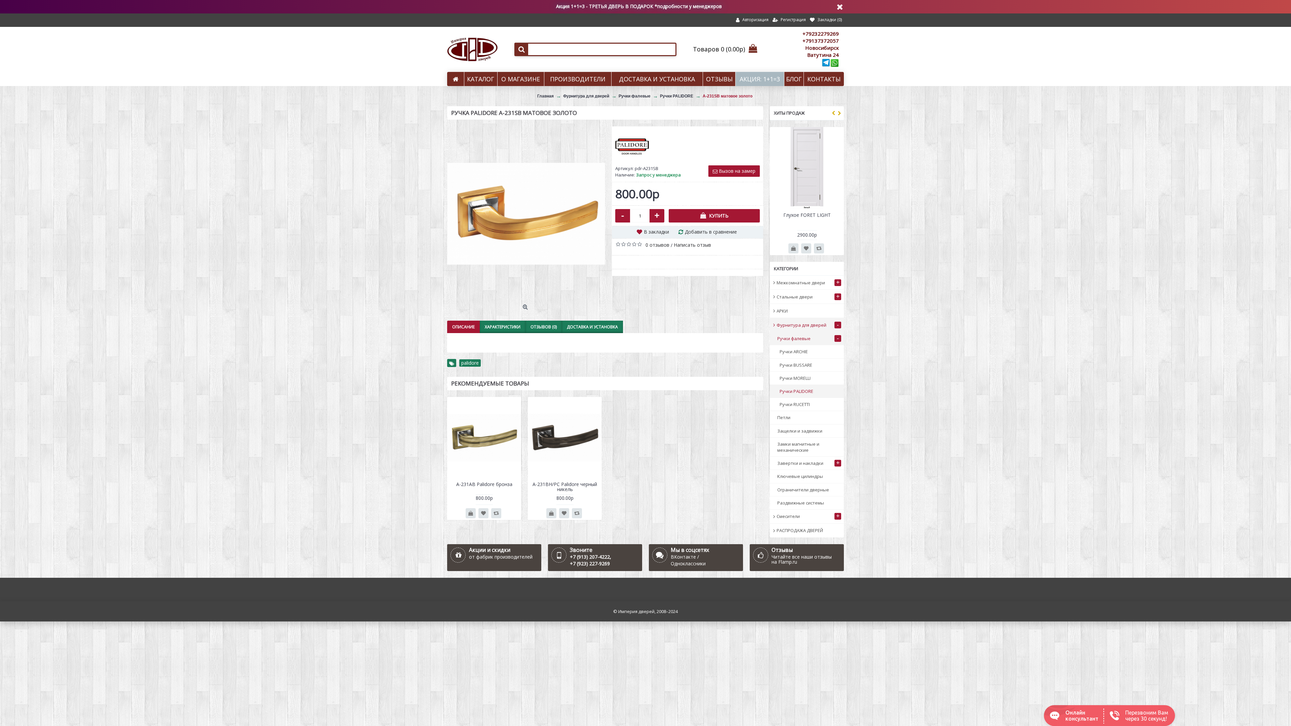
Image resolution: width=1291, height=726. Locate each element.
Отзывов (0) (544, 327)
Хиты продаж (789, 113)
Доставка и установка (592, 327)
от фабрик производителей (501, 557)
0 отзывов (657, 245)
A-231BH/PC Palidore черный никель (565, 486)
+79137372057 (821, 40)
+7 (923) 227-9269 (590, 563)
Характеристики (502, 327)
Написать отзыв (692, 245)
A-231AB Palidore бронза (484, 484)
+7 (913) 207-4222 (590, 557)
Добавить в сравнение (711, 232)
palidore (470, 363)
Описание (463, 327)
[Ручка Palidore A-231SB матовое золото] (526, 213)
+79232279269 (821, 33)
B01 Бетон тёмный (806, 215)
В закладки (656, 232)
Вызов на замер (736, 171)
